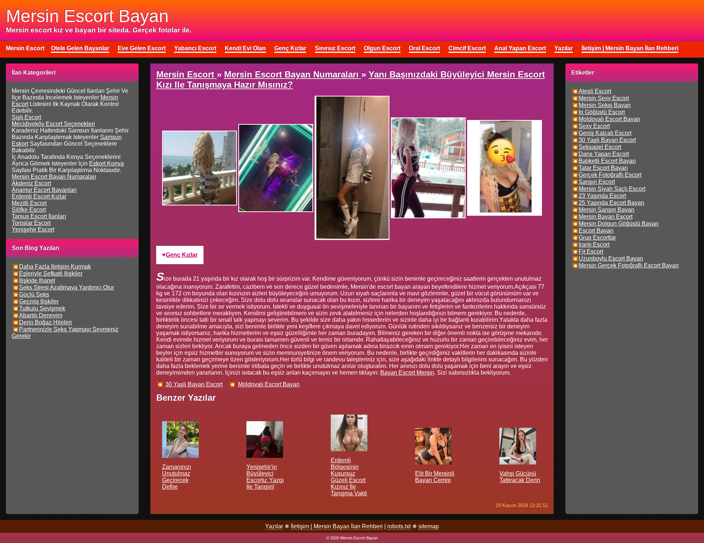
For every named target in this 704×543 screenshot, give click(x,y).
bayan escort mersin (407, 372)
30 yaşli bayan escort (194, 384)
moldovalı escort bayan (269, 384)
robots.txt (399, 526)
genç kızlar (182, 255)
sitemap (428, 526)
